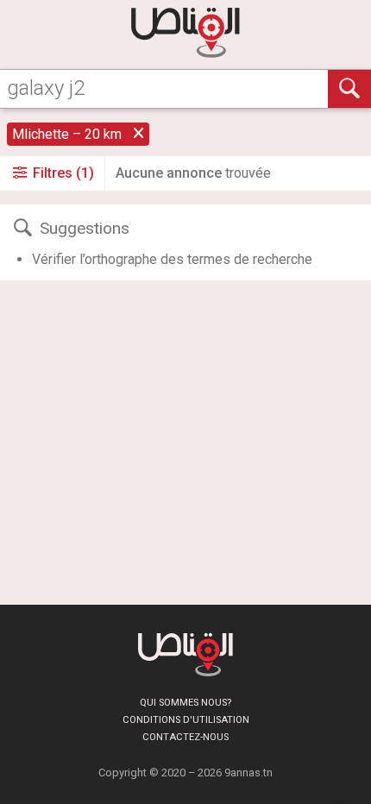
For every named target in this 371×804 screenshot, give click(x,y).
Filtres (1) (61, 173)
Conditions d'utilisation (186, 719)
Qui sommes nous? (185, 702)
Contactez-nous (185, 737)
